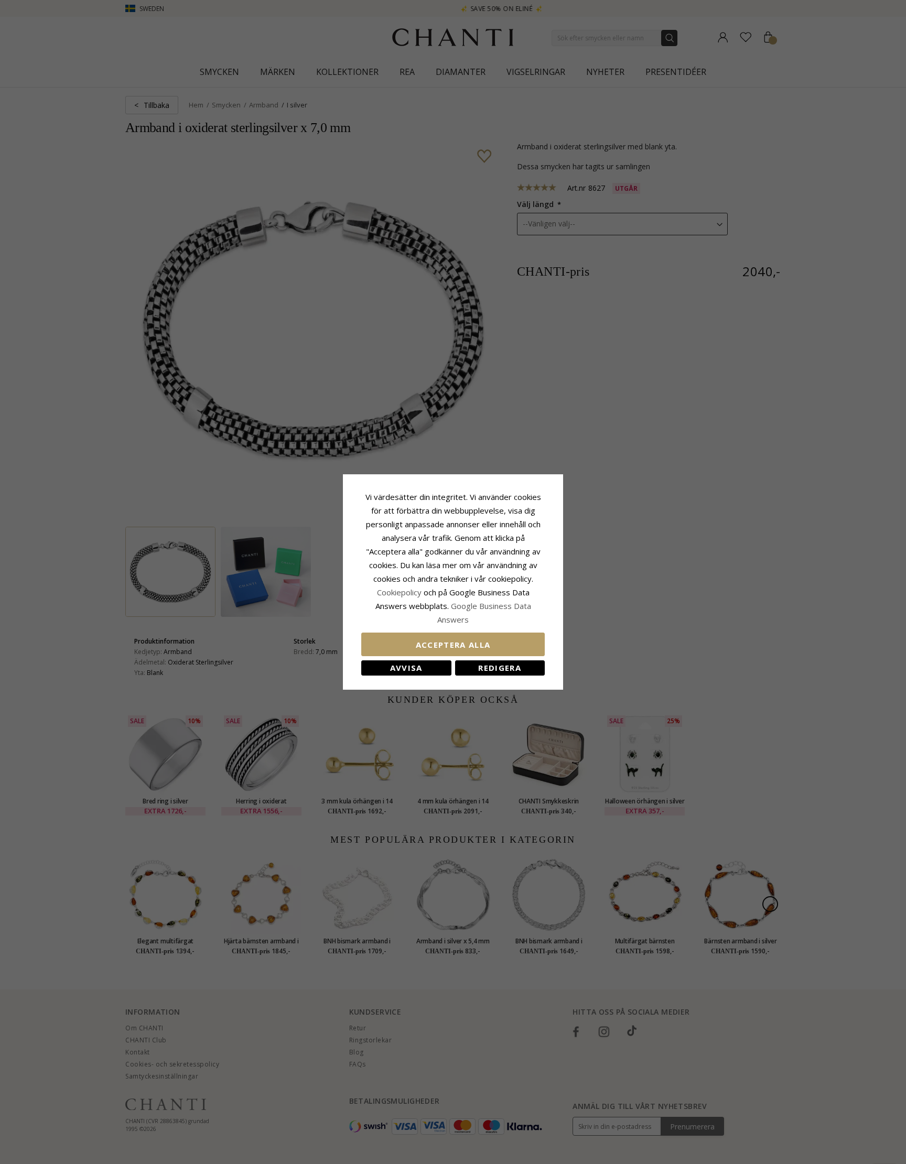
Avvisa (406, 667)
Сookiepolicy (400, 592)
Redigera (499, 667)
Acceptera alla (453, 644)
